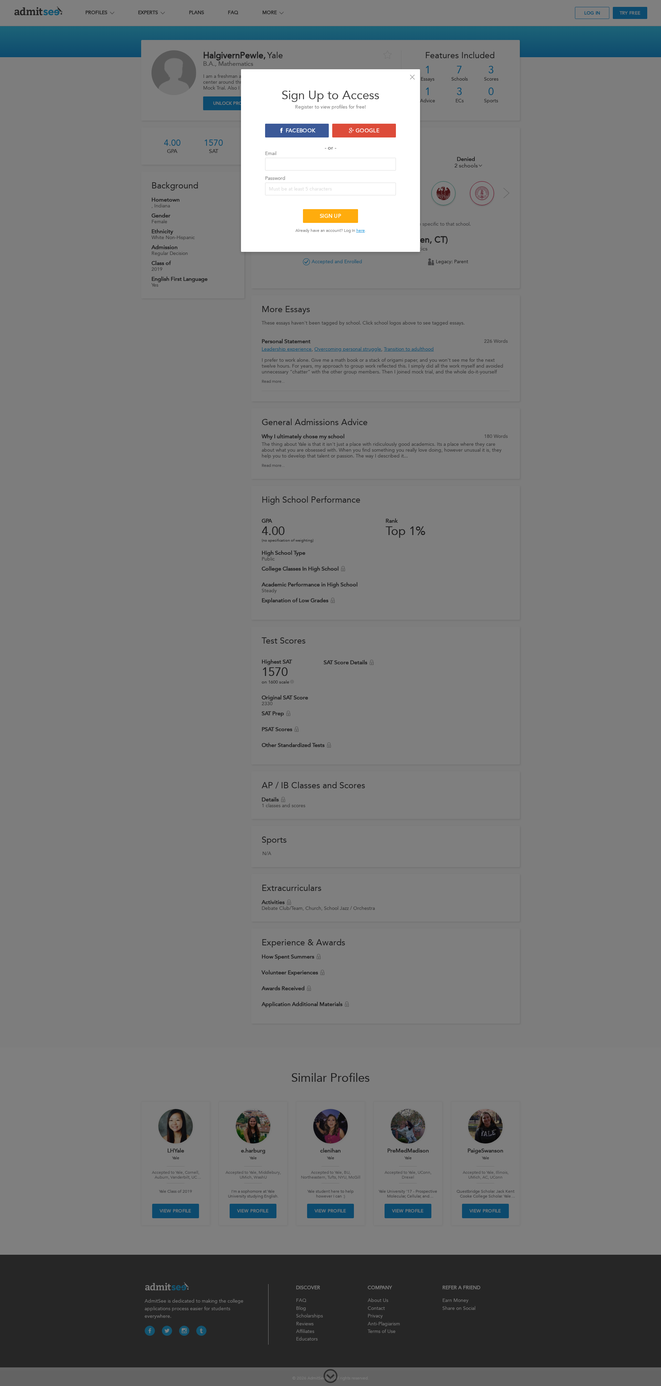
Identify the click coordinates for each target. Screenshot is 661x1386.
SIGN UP (330, 216)
